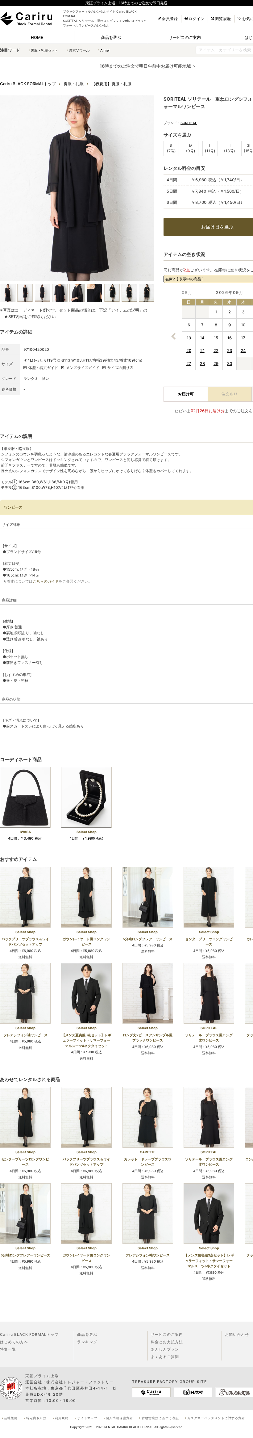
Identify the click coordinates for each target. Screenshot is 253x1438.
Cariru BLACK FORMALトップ (29, 1334)
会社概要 (11, 1418)
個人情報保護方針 (119, 1418)
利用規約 (61, 1418)
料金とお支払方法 (167, 1341)
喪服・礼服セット (44, 50)
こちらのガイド (46, 581)
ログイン (197, 19)
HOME (37, 37)
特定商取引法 (36, 1418)
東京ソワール (79, 50)
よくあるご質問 (165, 1356)
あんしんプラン (165, 1349)
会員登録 (170, 19)
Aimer (105, 50)
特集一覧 (8, 1349)
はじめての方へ (14, 1341)
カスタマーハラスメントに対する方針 (216, 1418)
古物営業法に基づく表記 (160, 1418)
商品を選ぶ (111, 37)
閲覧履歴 (223, 19)
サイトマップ (87, 1418)
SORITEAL (188, 123)
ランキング (87, 1341)
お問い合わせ (237, 1334)
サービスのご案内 (185, 37)
